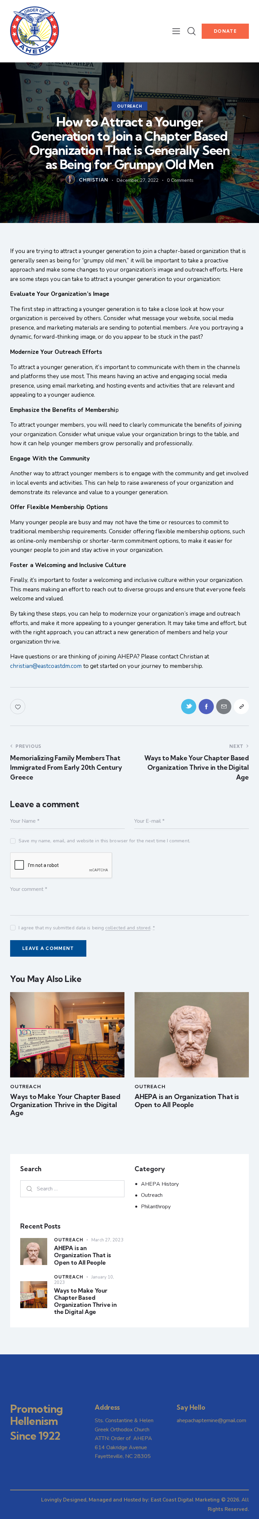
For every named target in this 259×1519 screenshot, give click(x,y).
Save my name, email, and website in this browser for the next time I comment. (104, 841)
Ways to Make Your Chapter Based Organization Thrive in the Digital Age (65, 1105)
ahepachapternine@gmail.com (211, 1420)
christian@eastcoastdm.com (46, 666)
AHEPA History (160, 1184)
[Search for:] (72, 1188)
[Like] (18, 706)
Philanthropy (156, 1206)
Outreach (129, 106)
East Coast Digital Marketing (185, 1499)
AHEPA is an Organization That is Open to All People (187, 1101)
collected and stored (127, 928)
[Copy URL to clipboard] (241, 706)
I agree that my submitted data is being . (87, 928)
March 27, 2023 (107, 1240)
